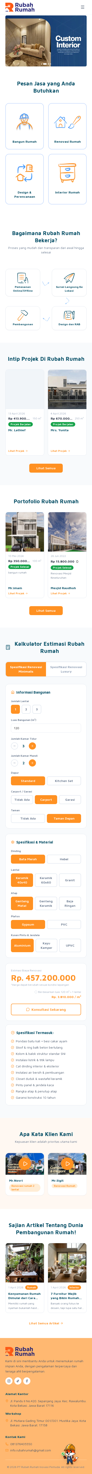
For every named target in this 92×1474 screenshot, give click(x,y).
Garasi (70, 799)
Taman (15, 810)
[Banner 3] (48, 64)
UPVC (70, 945)
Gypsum (28, 924)
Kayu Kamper (46, 945)
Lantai (15, 869)
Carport (46, 799)
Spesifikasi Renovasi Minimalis (26, 669)
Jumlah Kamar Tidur (24, 738)
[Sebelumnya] (6, 413)
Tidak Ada (22, 799)
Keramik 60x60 (46, 880)
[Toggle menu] (83, 7)
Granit (70, 880)
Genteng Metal (22, 903)
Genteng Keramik (46, 903)
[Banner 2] (45, 64)
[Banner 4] (50, 64)
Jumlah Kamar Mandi (24, 755)
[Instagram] (9, 1381)
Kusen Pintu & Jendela (25, 935)
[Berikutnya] (86, 413)
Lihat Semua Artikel (44, 1323)
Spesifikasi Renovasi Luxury (66, 669)
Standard (28, 781)
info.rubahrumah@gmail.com (30, 1450)
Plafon (15, 916)
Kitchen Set (64, 781)
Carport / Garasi (21, 791)
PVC (64, 924)
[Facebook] (26, 1381)
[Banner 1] (41, 64)
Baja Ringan (70, 903)
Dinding (16, 851)
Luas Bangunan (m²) (23, 720)
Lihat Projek (16, 450)
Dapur (15, 772)
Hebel (64, 859)
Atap (14, 893)
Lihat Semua (46, 468)
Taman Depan (64, 818)
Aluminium (22, 945)
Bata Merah (28, 859)
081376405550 (21, 1444)
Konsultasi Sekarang (48, 1009)
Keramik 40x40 (22, 880)
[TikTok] (17, 1381)
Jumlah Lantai (20, 701)
